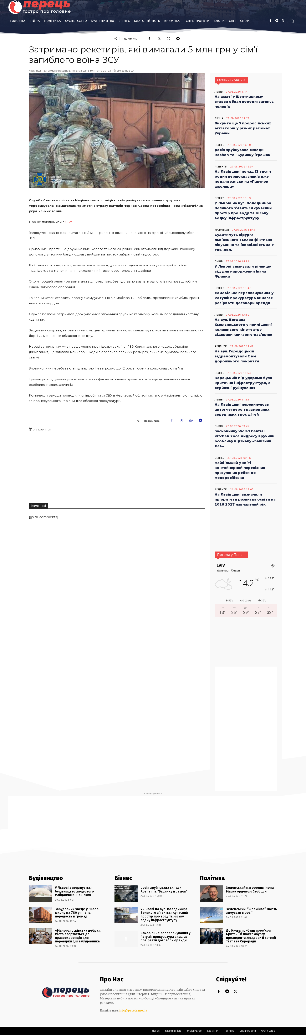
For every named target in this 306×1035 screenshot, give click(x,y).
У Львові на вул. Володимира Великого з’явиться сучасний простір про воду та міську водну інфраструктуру (164, 914)
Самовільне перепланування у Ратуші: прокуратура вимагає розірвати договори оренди (244, 298)
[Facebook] (270, 21)
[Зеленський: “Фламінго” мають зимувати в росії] (211, 915)
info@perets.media (133, 1010)
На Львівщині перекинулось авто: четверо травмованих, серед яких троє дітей (242, 409)
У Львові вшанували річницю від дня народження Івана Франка (243, 271)
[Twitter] (235, 992)
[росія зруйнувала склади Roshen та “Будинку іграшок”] (126, 893)
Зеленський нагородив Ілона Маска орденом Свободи (250, 889)
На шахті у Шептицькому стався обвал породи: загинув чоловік (244, 102)
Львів (219, 91)
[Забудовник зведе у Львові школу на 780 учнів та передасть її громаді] (40, 915)
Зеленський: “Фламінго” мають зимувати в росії (251, 911)
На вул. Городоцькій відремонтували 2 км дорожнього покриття (237, 356)
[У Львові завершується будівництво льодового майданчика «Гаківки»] (40, 893)
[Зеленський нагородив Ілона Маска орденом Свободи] (211, 893)
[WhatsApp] (168, 38)
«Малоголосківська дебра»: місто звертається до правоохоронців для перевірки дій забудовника (78, 935)
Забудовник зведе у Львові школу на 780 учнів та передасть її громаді (77, 912)
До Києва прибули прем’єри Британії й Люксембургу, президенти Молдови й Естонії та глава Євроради (251, 935)
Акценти (221, 166)
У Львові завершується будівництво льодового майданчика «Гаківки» (74, 891)
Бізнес (220, 145)
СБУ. (69, 222)
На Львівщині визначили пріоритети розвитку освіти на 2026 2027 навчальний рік (245, 499)
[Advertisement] (161, 465)
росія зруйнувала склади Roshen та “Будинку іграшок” (164, 889)
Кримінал (35, 70)
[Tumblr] (276, 21)
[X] (283, 21)
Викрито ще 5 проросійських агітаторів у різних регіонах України (243, 128)
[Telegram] (178, 38)
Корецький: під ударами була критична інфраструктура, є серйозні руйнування (243, 383)
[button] (292, 21)
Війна (219, 118)
